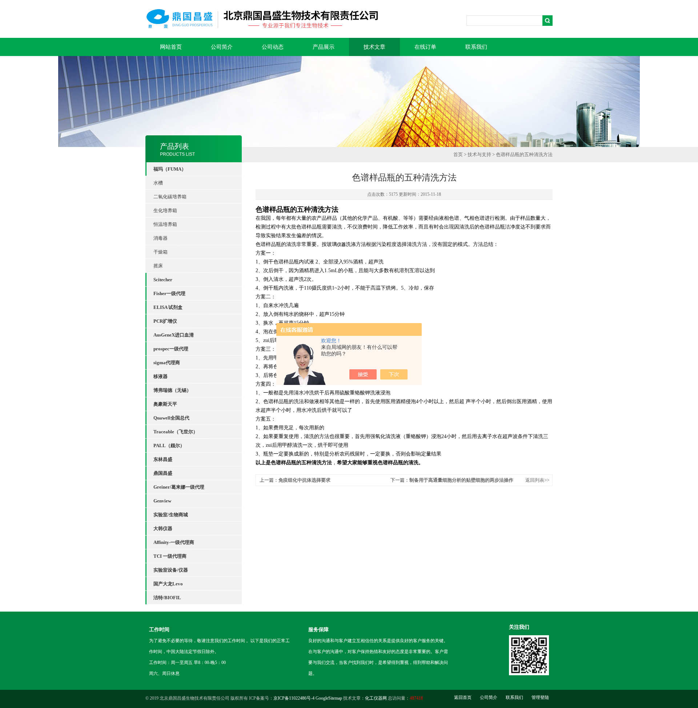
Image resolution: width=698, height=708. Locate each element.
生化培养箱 (165, 210)
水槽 (158, 183)
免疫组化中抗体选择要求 (304, 480)
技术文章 (374, 47)
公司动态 (273, 47)
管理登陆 (540, 697)
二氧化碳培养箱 (169, 196)
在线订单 (425, 47)
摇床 (158, 266)
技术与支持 (479, 154)
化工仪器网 (376, 698)
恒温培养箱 (165, 224)
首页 (458, 154)
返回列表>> (537, 480)
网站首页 (171, 47)
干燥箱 (160, 252)
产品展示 (323, 47)
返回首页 (463, 697)
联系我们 (476, 47)
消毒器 (160, 238)
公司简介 (222, 47)
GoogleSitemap (329, 698)
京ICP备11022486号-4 (293, 698)
